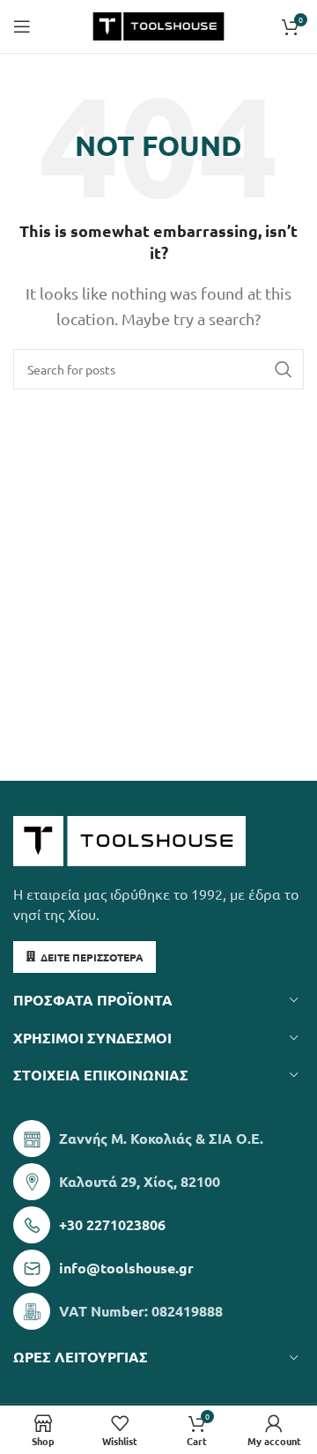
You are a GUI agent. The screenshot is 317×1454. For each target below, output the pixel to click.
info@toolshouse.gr (126, 1267)
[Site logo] (158, 24)
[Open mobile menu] (22, 26)
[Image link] (129, 839)
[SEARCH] (283, 369)
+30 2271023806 (112, 1224)
